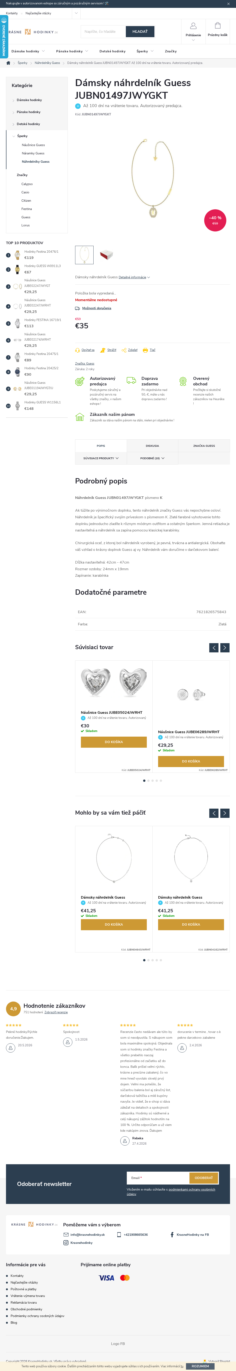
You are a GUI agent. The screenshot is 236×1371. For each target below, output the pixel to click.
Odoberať (204, 1178)
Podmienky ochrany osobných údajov (37, 1316)
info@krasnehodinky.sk (88, 1235)
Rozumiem (200, 1366)
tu (182, 1366)
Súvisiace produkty (98, 458)
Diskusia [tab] (152, 446)
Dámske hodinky (29, 100)
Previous (213, 647)
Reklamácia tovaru (24, 1302)
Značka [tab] (204, 446)
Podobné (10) (150, 458)
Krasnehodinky (81, 1243)
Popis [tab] (101, 446)
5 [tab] (161, 781)
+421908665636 (136, 1235)
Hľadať (140, 31)
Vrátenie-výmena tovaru (28, 1296)
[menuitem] (28, 51)
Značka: (84, 364)
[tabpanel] (114, 717)
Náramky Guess (33, 153)
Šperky (22, 136)
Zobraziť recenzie (56, 1012)
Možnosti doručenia (96, 308)
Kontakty (12, 13)
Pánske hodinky (28, 112)
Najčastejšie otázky (38, 13)
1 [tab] (144, 781)
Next (225, 647)
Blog (14, 1322)
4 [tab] (157, 781)
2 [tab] (148, 781)
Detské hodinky (28, 124)
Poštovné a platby (23, 1289)
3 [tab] (152, 781)
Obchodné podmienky (26, 1309)
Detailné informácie (132, 277)
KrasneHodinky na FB (193, 1235)
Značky (22, 175)
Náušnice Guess (33, 145)
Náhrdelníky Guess (36, 161)
